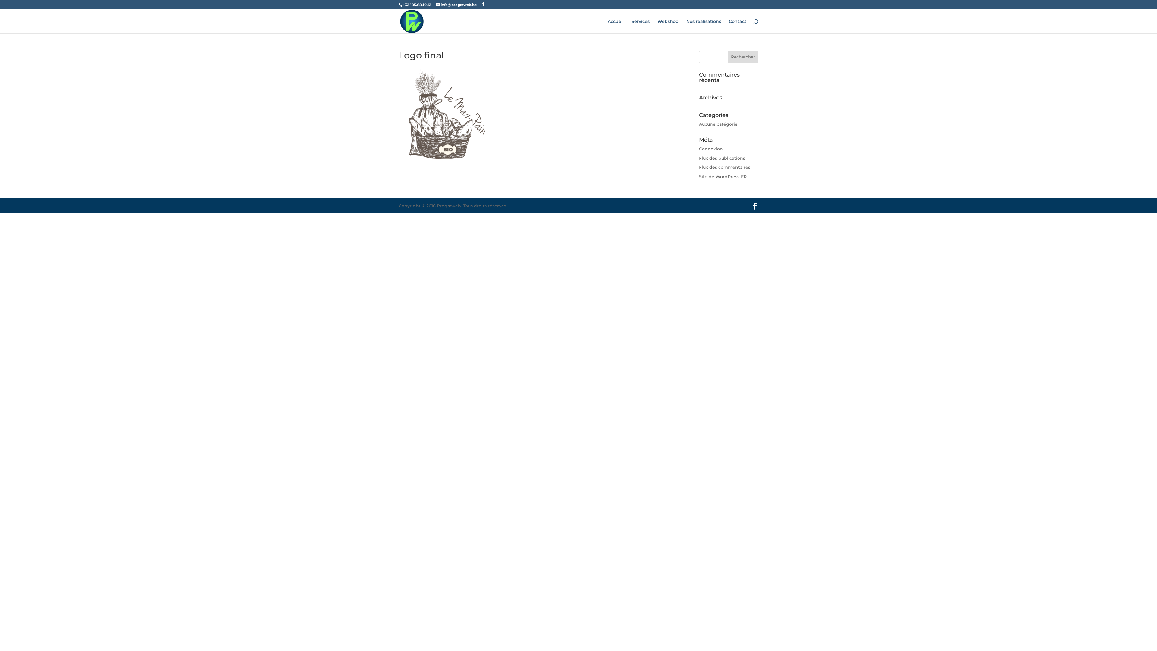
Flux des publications (722, 158)
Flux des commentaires (724, 167)
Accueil (616, 21)
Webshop (668, 21)
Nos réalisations (703, 21)
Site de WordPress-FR (723, 176)
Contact (737, 21)
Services (641, 21)
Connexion (711, 149)
